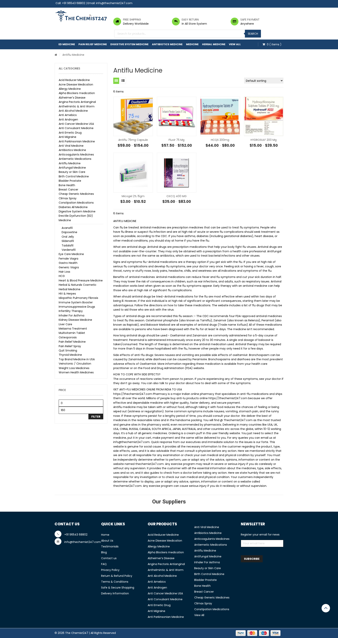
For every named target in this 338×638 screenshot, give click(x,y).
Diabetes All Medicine (73, 207)
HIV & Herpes (67, 294)
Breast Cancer (68, 189)
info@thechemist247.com (114, 3)
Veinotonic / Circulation (75, 364)
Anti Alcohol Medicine (73, 111)
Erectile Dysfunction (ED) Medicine (76, 218)
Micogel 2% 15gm (133, 196)
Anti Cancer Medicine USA (76, 124)
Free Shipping (132, 20)
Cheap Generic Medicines (76, 194)
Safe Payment (250, 20)
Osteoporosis (68, 337)
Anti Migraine (67, 137)
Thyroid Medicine (70, 355)
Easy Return (190, 20)
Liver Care (65, 324)
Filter (95, 417)
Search (253, 34)
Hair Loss (64, 272)
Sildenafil (68, 241)
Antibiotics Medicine (167, 44)
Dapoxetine (69, 232)
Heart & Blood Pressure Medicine (81, 280)
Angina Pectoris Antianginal (77, 102)
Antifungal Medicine (72, 168)
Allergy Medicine (70, 89)
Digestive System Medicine (129, 44)
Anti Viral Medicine (71, 146)
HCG (62, 276)
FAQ (104, 564)
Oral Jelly (68, 237)
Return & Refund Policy (116, 576)
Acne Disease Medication (76, 84)
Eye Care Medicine (71, 254)
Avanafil (67, 228)
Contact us (109, 558)
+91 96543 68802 (73, 3)
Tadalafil (67, 245)
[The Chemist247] (81, 16)
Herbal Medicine (213, 44)
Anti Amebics (68, 115)
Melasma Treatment (73, 329)
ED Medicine (66, 44)
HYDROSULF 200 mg (264, 140)
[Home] (56, 55)
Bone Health (67, 185)
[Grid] (116, 81)
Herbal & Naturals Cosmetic (77, 285)
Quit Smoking (68, 350)
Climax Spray (67, 198)
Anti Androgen (68, 119)
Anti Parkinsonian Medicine (77, 141)
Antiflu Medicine (70, 163)
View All (235, 44)
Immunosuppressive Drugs (77, 307)
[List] (123, 81)
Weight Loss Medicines (74, 368)
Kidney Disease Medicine (75, 320)
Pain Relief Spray (70, 346)
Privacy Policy (110, 570)
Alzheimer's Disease (72, 98)
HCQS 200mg (220, 140)
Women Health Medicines (76, 372)
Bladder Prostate (70, 181)
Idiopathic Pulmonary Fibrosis (78, 298)
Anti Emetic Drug (70, 133)
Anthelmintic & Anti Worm (76, 106)
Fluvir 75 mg (176, 140)
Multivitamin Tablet (72, 333)
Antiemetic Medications (75, 159)
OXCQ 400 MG (176, 196)
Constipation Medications (76, 203)
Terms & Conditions (114, 582)
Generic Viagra (69, 267)
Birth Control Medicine (74, 176)
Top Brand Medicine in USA (77, 359)
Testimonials (110, 546)
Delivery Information (115, 593)
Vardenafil (69, 250)
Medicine (192, 44)
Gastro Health (68, 263)
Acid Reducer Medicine (74, 80)
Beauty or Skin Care (72, 172)
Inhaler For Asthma (71, 315)
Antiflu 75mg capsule (133, 140)
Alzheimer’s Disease (161, 558)
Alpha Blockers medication (77, 93)
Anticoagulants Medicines (76, 154)
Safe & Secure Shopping (117, 587)
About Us (107, 541)
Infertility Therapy (71, 311)
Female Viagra (68, 259)
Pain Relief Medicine (92, 44)
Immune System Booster (76, 302)
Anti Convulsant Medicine (76, 128)
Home (105, 535)
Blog (104, 552)
